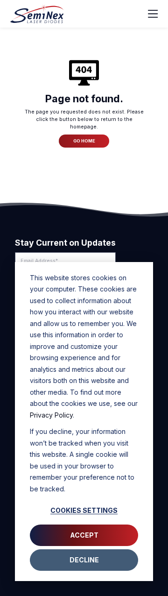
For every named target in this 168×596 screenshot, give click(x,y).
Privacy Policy (51, 415)
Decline (84, 560)
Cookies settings (84, 510)
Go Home (84, 140)
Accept (84, 535)
